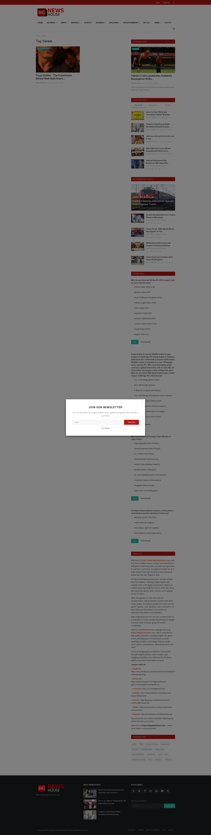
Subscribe (131, 422)
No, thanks (105, 428)
